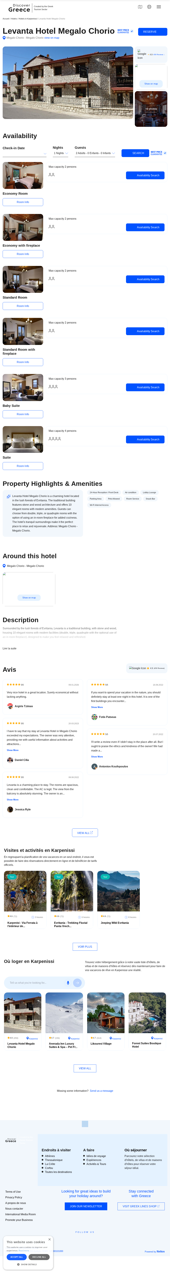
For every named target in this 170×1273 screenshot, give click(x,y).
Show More (12, 750)
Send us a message (101, 1090)
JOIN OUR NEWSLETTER (86, 1206)
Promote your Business (19, 1220)
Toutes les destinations (58, 1172)
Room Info (23, 202)
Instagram (76, 1239)
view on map (51, 37)
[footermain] (85, 1124)
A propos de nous (15, 1203)
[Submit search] (77, 983)
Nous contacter (14, 1208)
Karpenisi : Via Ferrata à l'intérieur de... (22, 924)
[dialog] (28, 1253)
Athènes (50, 1156)
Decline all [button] (39, 1257)
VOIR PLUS (85, 946)
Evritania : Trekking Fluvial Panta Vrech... (70, 924)
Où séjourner (136, 1150)
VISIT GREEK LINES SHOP (140, 1206)
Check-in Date (14, 148)
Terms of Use (13, 1191)
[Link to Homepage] (19, 13)
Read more (24, 1250)
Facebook (70, 1239)
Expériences (93, 1160)
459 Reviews (158, 54)
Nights (58, 147)
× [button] (49, 1239)
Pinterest (94, 1239)
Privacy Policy (13, 1197)
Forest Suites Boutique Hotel (146, 1045)
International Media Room (20, 1214)
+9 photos (151, 108)
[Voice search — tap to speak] (68, 983)
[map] (140, 6)
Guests (80, 147)
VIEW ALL (83, 833)
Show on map (151, 83)
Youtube (89, 1239)
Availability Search (147, 175)
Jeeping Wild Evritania (115, 922)
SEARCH (138, 153)
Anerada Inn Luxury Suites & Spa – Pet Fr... (63, 1045)
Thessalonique (54, 1160)
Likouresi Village (101, 1043)
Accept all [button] (16, 1257)
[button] (28, 1264)
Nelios (161, 1251)
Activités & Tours (96, 1164)
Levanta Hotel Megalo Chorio (21, 1045)
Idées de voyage (96, 1156)
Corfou (49, 1168)
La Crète (50, 1164)
